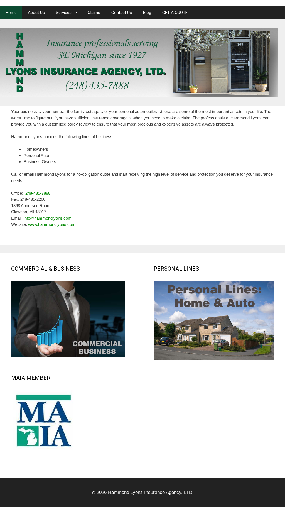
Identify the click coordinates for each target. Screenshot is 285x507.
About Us (36, 12)
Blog (147, 12)
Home (11, 12)
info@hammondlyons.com (48, 218)
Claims (94, 12)
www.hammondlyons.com (51, 224)
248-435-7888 (37, 193)
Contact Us (121, 12)
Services (64, 12)
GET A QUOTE (175, 12)
